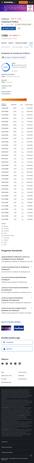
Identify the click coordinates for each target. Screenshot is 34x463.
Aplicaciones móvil (6, 375)
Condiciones (4, 441)
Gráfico (10, 43)
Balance (27, 47)
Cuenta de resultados (17, 47)
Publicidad (21, 375)
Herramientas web (6, 382)
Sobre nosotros (22, 372)
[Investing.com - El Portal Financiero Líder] (9, 2)
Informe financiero (5, 47)
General (4, 43)
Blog (2, 372)
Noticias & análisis (21, 43)
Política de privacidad (6, 447)
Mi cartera (4, 379)
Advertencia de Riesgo (6, 452)
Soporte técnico (22, 379)
